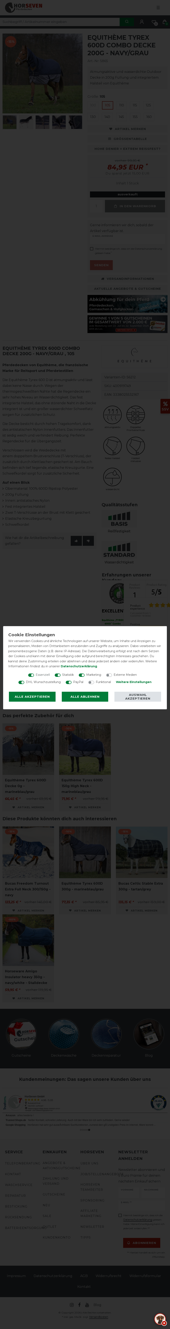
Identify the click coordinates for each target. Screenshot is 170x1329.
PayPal (78, 682)
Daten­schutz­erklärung (79, 666)
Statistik (68, 675)
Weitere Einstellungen (134, 682)
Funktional (103, 682)
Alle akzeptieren (32, 697)
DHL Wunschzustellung (43, 682)
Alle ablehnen (85, 697)
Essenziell (43, 675)
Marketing (93, 675)
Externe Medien (125, 675)
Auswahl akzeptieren (137, 696)
